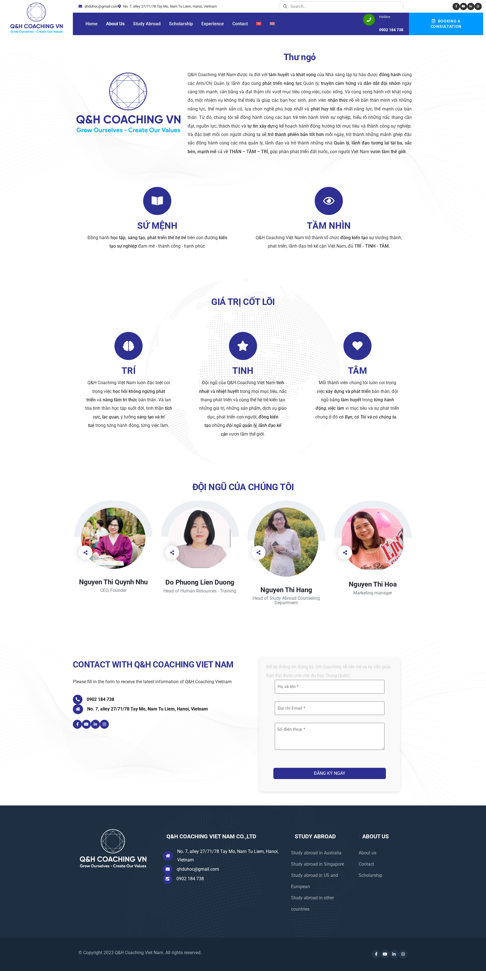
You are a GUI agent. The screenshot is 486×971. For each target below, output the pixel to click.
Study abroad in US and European (314, 881)
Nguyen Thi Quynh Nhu (113, 582)
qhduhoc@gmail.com (101, 6)
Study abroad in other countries (312, 903)
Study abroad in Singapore (317, 864)
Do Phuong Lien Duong (199, 582)
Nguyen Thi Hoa (373, 584)
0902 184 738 (100, 699)
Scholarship (370, 875)
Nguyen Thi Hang (286, 590)
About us (367, 852)
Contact (366, 864)
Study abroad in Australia (316, 852)
